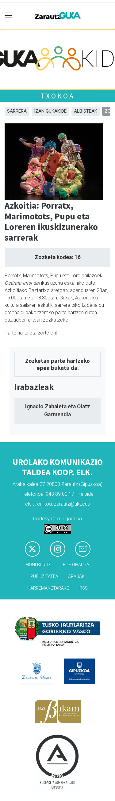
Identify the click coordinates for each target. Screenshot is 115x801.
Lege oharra (75, 564)
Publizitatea (44, 576)
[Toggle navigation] (8, 15)
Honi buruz (38, 564)
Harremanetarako (48, 588)
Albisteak (85, 111)
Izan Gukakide (50, 111)
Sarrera (17, 111)
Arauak (76, 576)
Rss (83, 588)
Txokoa (57, 96)
